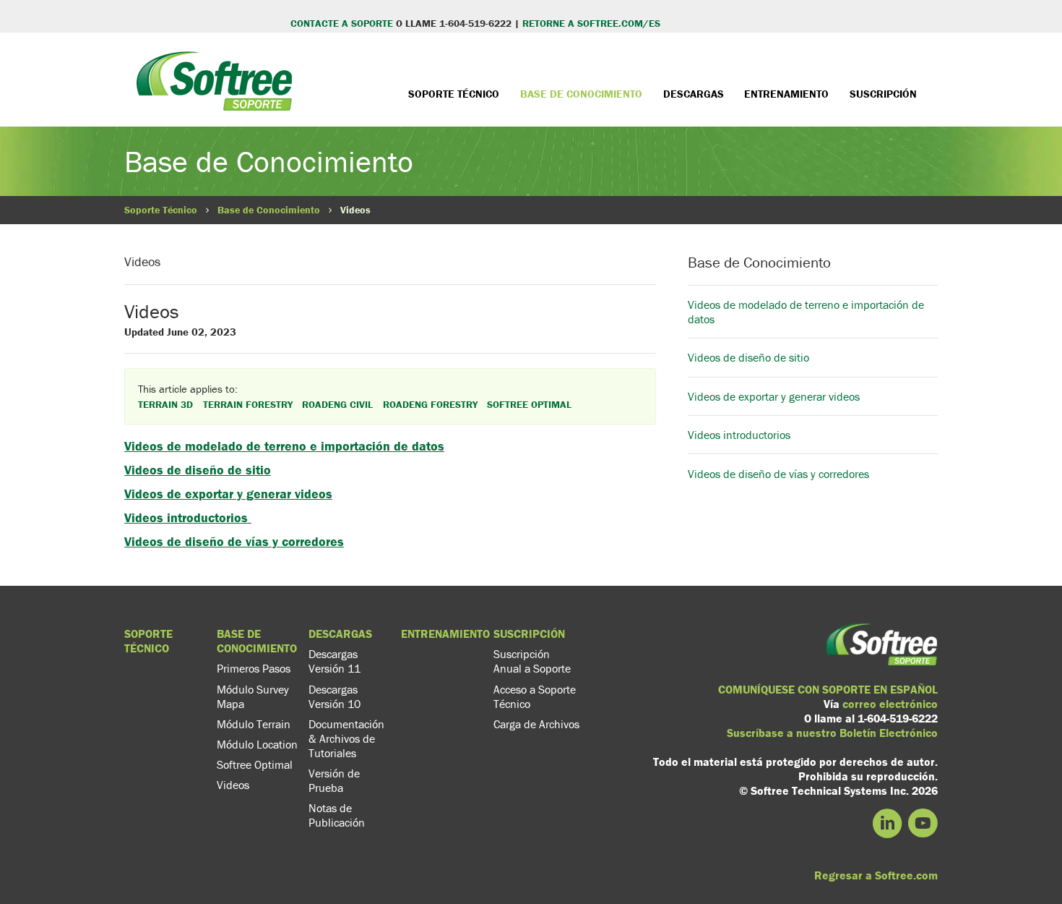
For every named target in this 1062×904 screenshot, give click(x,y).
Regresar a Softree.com (876, 875)
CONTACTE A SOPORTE (341, 23)
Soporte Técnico (453, 94)
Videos (233, 784)
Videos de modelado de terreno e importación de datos (284, 446)
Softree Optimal (255, 764)
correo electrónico (890, 703)
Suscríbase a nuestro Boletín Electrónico (832, 732)
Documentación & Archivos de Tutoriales (346, 738)
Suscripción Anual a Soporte (532, 661)
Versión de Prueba (334, 780)
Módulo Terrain (253, 724)
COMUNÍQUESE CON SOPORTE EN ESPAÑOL (828, 689)
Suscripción (883, 94)
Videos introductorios (187, 517)
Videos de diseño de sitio (197, 469)
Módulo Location (257, 744)
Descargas (693, 94)
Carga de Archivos (536, 724)
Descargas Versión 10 (334, 696)
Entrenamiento (786, 94)
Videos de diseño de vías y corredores (234, 541)
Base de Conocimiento (581, 94)
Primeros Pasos (253, 668)
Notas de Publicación (336, 815)
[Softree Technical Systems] (214, 92)
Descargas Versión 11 (334, 661)
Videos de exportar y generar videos (228, 493)
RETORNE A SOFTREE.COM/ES (591, 23)
